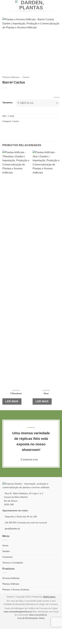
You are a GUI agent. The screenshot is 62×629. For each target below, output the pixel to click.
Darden (6, 551)
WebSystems (49, 597)
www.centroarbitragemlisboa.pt (18, 611)
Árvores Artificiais (11, 578)
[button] (4, 5)
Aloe (46, 393)
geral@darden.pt (12, 528)
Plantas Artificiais (10, 77)
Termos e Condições (12, 562)
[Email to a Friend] (8, 128)
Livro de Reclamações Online (31, 618)
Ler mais (11, 401)
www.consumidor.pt (38, 615)
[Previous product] (11, 93)
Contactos (7, 557)
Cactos (25, 77)
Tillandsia (16, 393)
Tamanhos (7, 103)
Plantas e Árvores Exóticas (15, 589)
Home (5, 545)
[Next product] (5, 93)
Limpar (56, 97)
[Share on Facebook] (4, 128)
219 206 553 (10, 522)
